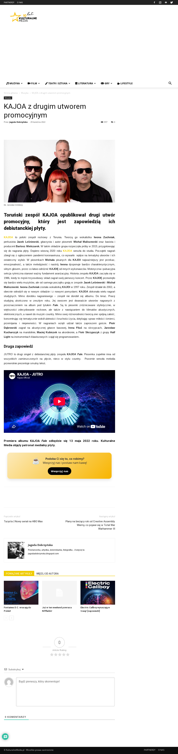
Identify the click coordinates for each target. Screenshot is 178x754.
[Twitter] (171, 2)
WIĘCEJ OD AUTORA (47, 573)
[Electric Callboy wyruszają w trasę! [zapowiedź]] (97, 593)
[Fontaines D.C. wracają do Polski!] (21, 593)
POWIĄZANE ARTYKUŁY (19, 573)
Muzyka (25, 92)
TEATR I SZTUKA (57, 83)
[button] (170, 83)
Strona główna (11, 92)
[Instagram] (160, 2)
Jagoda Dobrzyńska (18, 122)
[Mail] (165, 2)
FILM (33, 83)
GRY (107, 83)
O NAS (20, 2)
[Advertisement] (89, 53)
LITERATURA (85, 83)
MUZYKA (14, 83)
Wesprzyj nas (59, 471)
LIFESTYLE (126, 83)
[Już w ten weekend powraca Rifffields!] (59, 593)
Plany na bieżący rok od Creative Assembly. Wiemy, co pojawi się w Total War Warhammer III (90, 525)
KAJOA (8, 237)
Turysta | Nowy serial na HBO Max (23, 521)
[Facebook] (154, 2)
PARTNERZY (9, 2)
